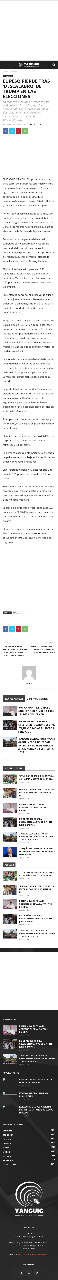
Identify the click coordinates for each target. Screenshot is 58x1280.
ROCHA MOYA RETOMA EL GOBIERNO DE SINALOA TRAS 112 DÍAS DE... (35, 807)
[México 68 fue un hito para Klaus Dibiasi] (10, 1097)
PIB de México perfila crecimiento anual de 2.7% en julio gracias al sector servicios (36, 726)
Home (5, 71)
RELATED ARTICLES (14, 699)
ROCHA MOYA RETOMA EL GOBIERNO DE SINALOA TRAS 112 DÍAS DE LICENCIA (36, 711)
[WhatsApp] (25, 131)
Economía (14, 71)
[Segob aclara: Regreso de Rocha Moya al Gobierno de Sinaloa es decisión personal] (10, 793)
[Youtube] (36, 1273)
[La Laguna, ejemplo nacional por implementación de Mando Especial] (10, 1110)
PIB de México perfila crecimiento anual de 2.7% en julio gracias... (35, 822)
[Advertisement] (29, 30)
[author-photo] (29, 679)
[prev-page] (4, 759)
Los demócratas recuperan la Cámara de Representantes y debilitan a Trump (15, 651)
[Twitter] (12, 131)
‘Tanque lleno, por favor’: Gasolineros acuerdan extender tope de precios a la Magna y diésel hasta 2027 (36, 745)
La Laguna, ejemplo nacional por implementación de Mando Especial (36, 1109)
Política (7, 714)
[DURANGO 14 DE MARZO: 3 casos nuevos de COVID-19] (10, 1083)
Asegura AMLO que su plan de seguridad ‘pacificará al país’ (43, 649)
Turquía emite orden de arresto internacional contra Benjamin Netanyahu (37, 851)
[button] (4, 65)
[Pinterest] (18, 131)
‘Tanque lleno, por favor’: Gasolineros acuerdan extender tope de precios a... (37, 836)
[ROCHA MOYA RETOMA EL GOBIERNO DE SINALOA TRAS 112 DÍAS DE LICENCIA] (10, 711)
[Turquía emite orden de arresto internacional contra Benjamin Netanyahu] (10, 852)
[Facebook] (5, 131)
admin (8, 125)
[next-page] (9, 759)
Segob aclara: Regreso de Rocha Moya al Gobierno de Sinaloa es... (37, 792)
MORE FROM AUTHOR (37, 699)
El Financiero (18, 613)
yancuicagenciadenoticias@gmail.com (34, 1254)
